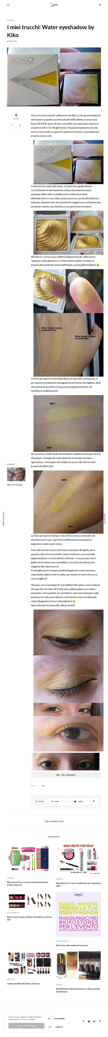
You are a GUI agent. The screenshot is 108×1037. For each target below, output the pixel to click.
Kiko (43, 785)
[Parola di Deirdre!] (54, 5)
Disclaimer (59, 1019)
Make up (10, 20)
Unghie (59, 984)
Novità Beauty (13, 913)
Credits (59, 1027)
